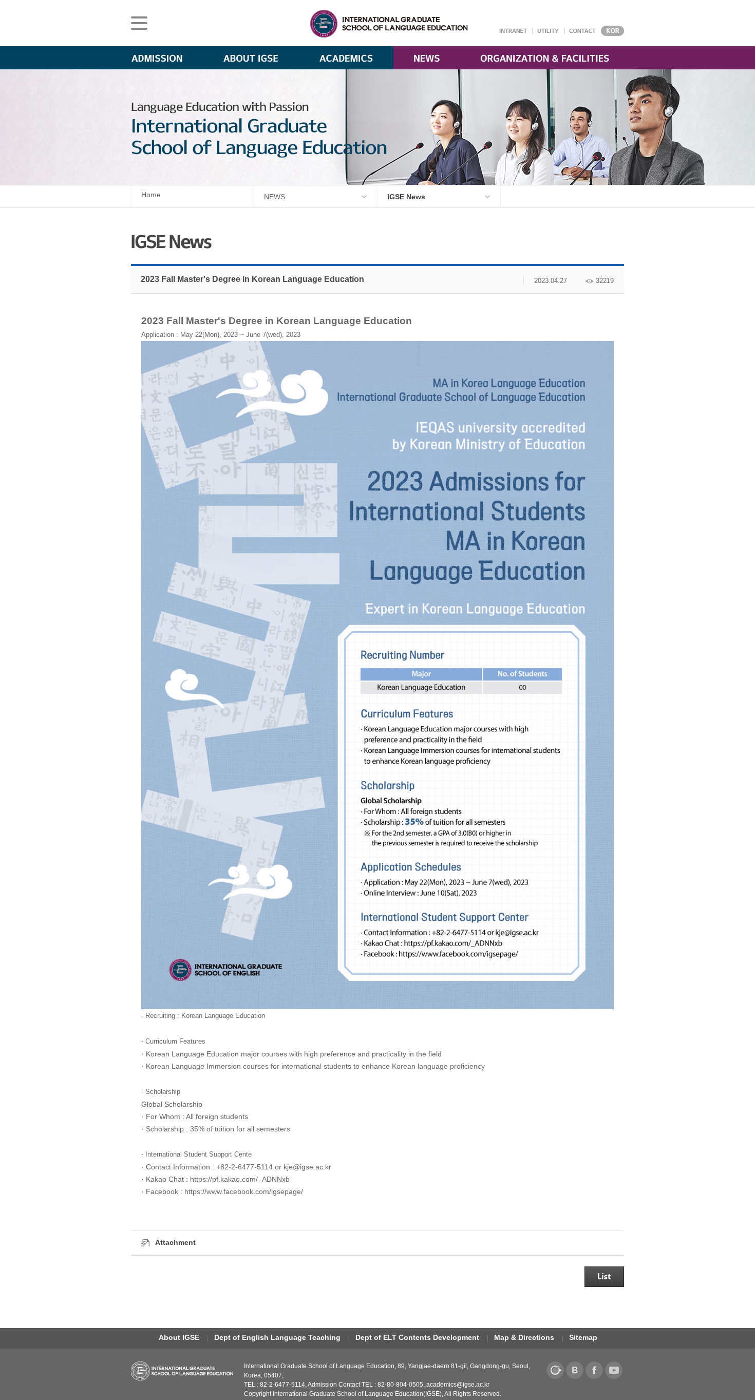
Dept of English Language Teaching (277, 1337)
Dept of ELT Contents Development (417, 1337)
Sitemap (583, 1337)
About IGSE (179, 1337)
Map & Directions (524, 1337)
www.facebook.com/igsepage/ (254, 1191)
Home (151, 195)
